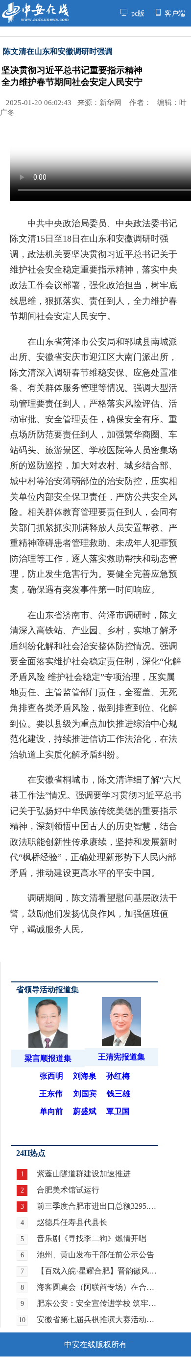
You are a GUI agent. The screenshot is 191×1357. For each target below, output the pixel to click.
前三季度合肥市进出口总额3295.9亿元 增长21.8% (97, 1206)
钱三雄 (118, 1093)
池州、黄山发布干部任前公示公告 (95, 1254)
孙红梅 (118, 1076)
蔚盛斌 (84, 1111)
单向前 (51, 1111)
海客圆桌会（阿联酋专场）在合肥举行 (97, 1287)
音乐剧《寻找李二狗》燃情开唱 (91, 1238)
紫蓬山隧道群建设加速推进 (84, 1173)
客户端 (174, 13)
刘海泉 (84, 1076)
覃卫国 (118, 1111)
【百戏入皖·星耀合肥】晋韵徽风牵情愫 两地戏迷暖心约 (97, 1271)
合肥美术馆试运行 (68, 1190)
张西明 (51, 1076)
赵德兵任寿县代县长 (72, 1222)
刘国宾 (85, 1093)
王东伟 (51, 1093)
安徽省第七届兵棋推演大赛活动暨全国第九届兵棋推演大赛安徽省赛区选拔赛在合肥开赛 (97, 1319)
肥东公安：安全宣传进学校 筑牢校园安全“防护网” (97, 1303)
